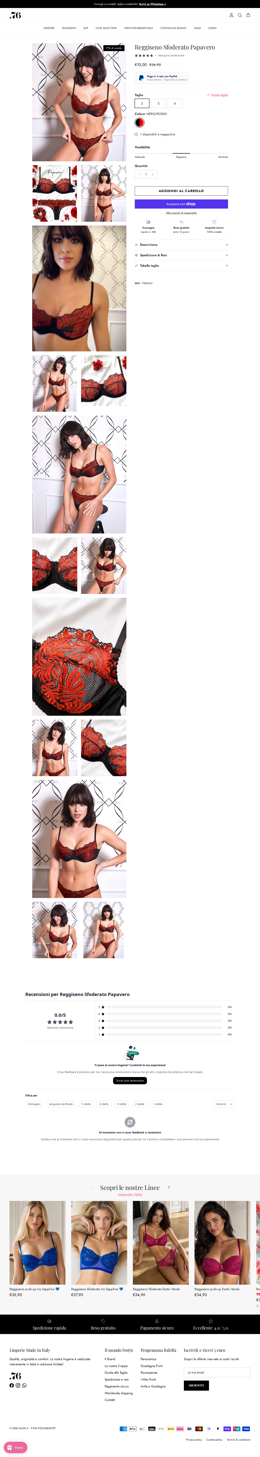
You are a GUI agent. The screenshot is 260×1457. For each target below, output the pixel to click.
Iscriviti (196, 1385)
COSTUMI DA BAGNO (173, 28)
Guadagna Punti (152, 1366)
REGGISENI (69, 28)
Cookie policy (214, 1440)
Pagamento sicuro (117, 1386)
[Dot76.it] (15, 15)
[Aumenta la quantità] (153, 174)
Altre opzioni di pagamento (181, 212)
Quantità (141, 166)
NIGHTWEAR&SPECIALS (138, 28)
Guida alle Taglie (116, 1372)
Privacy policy (194, 1440)
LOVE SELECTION (106, 28)
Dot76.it (23, 1428)
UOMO (212, 28)
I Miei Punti (148, 1379)
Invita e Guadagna (153, 1386)
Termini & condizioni (238, 1440)
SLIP (85, 28)
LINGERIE (49, 28)
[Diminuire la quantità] (138, 174)
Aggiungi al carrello (181, 191)
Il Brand (110, 1359)
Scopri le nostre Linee (130, 1187)
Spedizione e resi (117, 1379)
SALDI (197, 28)
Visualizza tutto (130, 1195)
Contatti (110, 1400)
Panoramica (148, 1359)
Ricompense (149, 1372)
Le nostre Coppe (116, 1366)
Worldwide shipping (119, 1393)
